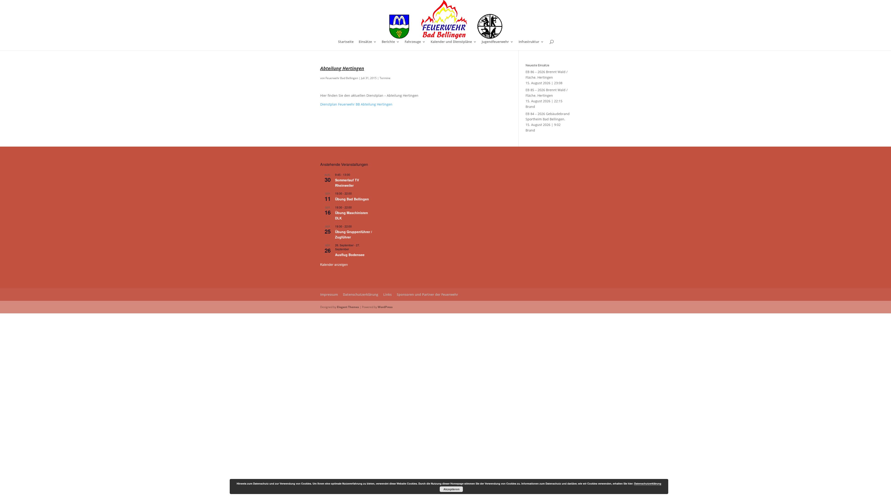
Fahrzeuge (413, 42)
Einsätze (365, 42)
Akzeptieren (451, 489)
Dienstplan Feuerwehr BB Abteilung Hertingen (356, 104)
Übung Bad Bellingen (352, 199)
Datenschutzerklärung (360, 294)
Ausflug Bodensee (350, 254)
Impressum (329, 294)
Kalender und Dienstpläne (451, 42)
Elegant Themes (348, 307)
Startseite (346, 42)
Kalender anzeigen (334, 264)
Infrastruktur (529, 42)
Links (387, 294)
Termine (385, 78)
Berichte (388, 42)
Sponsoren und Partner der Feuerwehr (427, 294)
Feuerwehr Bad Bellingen (342, 78)
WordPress (385, 307)
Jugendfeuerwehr (495, 42)
